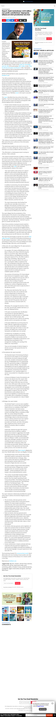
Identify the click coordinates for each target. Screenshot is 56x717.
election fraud (23, 563)
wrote (17, 93)
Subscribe (49, 715)
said (15, 166)
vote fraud (28, 568)
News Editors (12, 17)
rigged (10, 568)
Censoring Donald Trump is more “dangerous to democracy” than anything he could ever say (45, 179)
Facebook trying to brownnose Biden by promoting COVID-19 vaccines (45, 173)
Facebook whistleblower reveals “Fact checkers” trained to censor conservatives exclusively (45, 134)
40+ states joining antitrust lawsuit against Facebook (45, 153)
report (5, 97)
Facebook (4, 565)
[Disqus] (17, 643)
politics (10, 567)
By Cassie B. (45, 87)
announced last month (22, 553)
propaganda (5, 568)
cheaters (17, 563)
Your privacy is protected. (7, 587)
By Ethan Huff (45, 82)
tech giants (22, 568)
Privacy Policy (28, 712)
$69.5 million (22, 66)
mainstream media (18, 565)
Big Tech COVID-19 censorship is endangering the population (45, 85)
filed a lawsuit (21, 450)
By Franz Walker (46, 107)
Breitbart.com (5, 75)
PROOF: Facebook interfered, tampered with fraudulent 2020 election (45, 127)
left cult (9, 565)
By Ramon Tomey (46, 94)
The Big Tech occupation (43, 167)
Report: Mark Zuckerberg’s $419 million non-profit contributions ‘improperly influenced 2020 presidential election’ (45, 54)
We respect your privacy (21, 708)
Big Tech (12, 563)
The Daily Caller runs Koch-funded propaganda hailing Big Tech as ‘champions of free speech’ (45, 111)
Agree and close (43, 709)
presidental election (27, 567)
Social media (16, 568)
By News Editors (46, 58)
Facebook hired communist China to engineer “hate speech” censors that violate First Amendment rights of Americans (46, 79)
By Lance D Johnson (46, 74)
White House (5, 570)
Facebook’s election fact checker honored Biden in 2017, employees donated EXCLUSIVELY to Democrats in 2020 (46, 186)
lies (12, 565)
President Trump (16, 567)
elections (29, 563)
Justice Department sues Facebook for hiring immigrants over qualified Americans (46, 91)
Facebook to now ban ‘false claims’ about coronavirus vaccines (46, 147)
